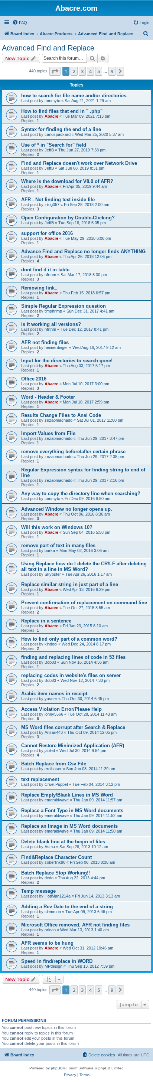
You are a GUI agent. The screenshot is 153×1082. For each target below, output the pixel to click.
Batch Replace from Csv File (53, 763)
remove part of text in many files (58, 545)
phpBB (57, 1068)
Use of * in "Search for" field (53, 145)
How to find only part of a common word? (69, 639)
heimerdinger (56, 347)
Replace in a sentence (46, 621)
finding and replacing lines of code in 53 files (73, 657)
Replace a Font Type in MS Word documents (72, 810)
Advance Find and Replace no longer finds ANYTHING (83, 251)
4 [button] (90, 71)
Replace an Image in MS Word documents (69, 826)
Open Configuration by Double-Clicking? (68, 217)
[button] (55, 71)
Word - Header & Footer (48, 397)
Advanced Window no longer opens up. (66, 509)
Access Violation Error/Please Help (61, 709)
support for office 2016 (47, 233)
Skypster (53, 574)
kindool (51, 644)
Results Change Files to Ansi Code (61, 415)
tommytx (52, 100)
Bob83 (50, 662)
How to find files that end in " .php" (61, 111)
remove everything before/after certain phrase (73, 451)
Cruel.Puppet (56, 784)
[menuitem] (19, 22)
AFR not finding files (45, 342)
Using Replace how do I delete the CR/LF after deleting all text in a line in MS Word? (84, 566)
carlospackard (58, 134)
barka (50, 550)
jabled (50, 750)
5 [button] (98, 71)
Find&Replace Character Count (56, 857)
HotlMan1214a (58, 896)
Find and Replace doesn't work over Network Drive (79, 163)
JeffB (49, 150)
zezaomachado (58, 420)
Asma (50, 846)
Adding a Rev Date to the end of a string (67, 906)
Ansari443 (54, 732)
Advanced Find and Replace (48, 48)
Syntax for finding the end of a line (61, 129)
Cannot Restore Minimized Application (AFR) (72, 745)
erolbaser (53, 768)
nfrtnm (50, 274)
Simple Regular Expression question (63, 306)
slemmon (53, 911)
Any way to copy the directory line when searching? (80, 493)
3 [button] (82, 71)
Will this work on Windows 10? (56, 527)
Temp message (38, 891)
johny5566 (54, 714)
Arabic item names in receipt (54, 693)
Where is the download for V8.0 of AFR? (67, 181)
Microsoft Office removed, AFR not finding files (75, 925)
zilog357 (52, 204)
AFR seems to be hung (47, 943)
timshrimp (53, 311)
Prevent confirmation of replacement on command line (84, 602)
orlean (50, 930)
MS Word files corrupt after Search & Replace (73, 727)
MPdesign (53, 966)
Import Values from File (48, 433)
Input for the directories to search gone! (67, 360)
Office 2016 (33, 379)
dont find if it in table (45, 269)
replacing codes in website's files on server (71, 675)
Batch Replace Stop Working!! (55, 873)
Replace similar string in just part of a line (69, 584)
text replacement (40, 779)
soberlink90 (55, 862)
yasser (51, 698)
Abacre (51, 116)
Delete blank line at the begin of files (63, 841)
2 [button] (74, 71)
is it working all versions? (51, 324)
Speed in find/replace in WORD (56, 961)
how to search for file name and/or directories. (74, 95)
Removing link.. (39, 288)
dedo (49, 878)
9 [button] (112, 71)
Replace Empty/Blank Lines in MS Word (67, 795)
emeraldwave (57, 800)
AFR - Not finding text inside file (58, 199)
